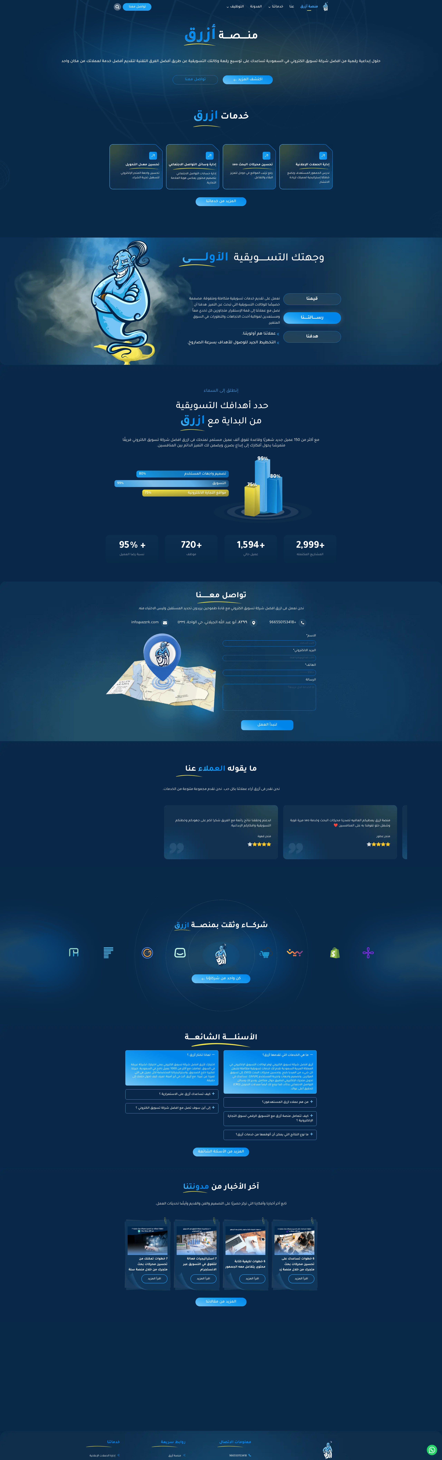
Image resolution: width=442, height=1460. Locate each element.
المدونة (256, 7)
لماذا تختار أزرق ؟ (198, 1055)
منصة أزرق (309, 7)
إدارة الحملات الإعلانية (102, 1455)
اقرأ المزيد (301, 1278)
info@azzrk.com (145, 623)
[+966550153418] (302, 623)
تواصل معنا (137, 7)
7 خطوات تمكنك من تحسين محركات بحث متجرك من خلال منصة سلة (148, 1264)
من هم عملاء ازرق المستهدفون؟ (285, 1102)
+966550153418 (282, 623)
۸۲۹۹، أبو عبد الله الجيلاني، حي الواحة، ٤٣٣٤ (212, 623)
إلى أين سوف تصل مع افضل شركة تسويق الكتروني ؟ (173, 1108)
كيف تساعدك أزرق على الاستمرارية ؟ (184, 1094)
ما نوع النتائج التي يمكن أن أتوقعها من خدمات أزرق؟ (272, 1135)
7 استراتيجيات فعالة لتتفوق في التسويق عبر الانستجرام (200, 1264)
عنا (291, 7)
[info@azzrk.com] (165, 623)
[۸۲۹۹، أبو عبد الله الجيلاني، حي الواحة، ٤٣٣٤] (253, 623)
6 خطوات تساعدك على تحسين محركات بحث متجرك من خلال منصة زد (296, 1264)
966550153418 (238, 1455)
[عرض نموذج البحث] (117, 7)
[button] (270, 1055)
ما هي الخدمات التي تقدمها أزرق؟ (286, 1055)
